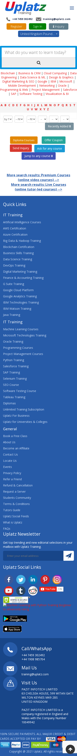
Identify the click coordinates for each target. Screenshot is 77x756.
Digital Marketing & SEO (18, 81)
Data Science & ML (33, 77)
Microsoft (65, 81)
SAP (13, 94)
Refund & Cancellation (18, 485)
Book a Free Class (15, 436)
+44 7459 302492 (22, 19)
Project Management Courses (23, 354)
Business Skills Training (18, 253)
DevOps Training (14, 265)
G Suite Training (13, 284)
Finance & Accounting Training (23, 278)
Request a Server (14, 491)
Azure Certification (15, 234)
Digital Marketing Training (20, 271)
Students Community (17, 498)
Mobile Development (22, 85)
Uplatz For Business (16, 416)
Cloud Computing (55, 73)
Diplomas (9, 403)
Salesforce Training (16, 366)
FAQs (6, 528)
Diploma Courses (23, 140)
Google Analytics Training (20, 296)
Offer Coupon (54, 140)
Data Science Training (17, 259)
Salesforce (70, 90)
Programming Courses (18, 348)
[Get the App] (15, 618)
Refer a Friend (12, 479)
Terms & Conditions (16, 504)
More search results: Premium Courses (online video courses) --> (38, 177)
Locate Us (10, 461)
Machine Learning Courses (20, 329)
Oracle (62, 85)
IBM (53, 81)
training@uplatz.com (56, 19)
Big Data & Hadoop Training (22, 241)
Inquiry (59, 26)
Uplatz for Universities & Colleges (25, 422)
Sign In (37, 26)
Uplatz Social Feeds (16, 516)
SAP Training (11, 372)
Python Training (13, 360)
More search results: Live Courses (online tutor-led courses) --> (38, 187)
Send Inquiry (21, 148)
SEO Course (11, 385)
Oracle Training (13, 341)
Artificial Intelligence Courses (22, 222)
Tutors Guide (11, 510)
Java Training (11, 315)
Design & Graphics (61, 77)
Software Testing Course (19, 391)
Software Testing (31, 94)
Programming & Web (14, 90)
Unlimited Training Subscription (23, 409)
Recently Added (58, 126)
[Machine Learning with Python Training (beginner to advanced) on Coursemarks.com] (38, 607)
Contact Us (10, 454)
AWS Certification (14, 228)
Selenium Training (15, 378)
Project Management (45, 90)
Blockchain (8, 73)
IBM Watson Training (17, 309)
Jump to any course (37, 156)
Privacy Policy (12, 473)
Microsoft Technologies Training (24, 335)
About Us (9, 442)
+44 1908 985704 (33, 659)
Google (42, 81)
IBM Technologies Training (21, 302)
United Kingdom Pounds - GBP (39, 34)
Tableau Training (14, 397)
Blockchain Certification (18, 247)
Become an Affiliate (16, 448)
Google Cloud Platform (18, 290)
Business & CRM (29, 73)
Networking (47, 85)
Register (16, 26)
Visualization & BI (57, 94)
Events (7, 467)
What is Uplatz (12, 522)
